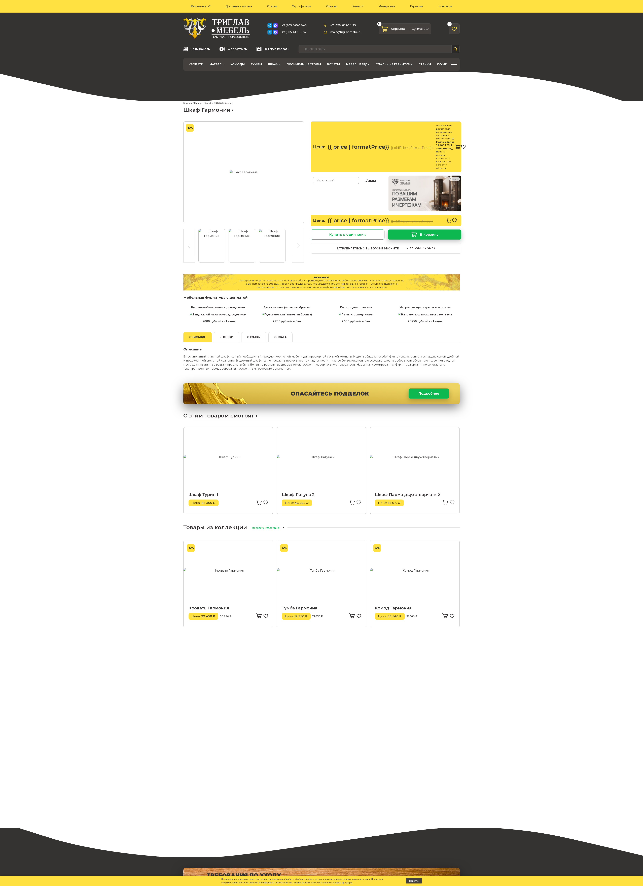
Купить (371, 180)
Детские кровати (276, 49)
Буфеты (333, 64)
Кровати (196, 64)
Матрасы (216, 64)
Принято (414, 880)
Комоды (237, 64)
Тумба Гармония (299, 608)
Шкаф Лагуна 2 (298, 494)
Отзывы (331, 6)
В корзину (429, 235)
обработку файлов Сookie (297, 879)
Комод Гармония (393, 608)
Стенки (425, 64)
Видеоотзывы (237, 49)
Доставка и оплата (239, 6)
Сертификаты (301, 6)
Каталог (358, 6)
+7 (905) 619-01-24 (294, 32)
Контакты (445, 6)
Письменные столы (304, 64)
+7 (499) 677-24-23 (343, 25)
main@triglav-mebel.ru (346, 32)
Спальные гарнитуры (394, 64)
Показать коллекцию (265, 527)
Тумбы (256, 64)
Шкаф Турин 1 (203, 494)
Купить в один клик (347, 235)
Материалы (386, 6)
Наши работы (200, 49)
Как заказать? (201, 6)
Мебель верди (358, 64)
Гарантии (417, 6)
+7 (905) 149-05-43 (294, 25)
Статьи (272, 6)
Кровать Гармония (209, 608)
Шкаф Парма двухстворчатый (407, 494)
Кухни (442, 64)
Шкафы (274, 64)
